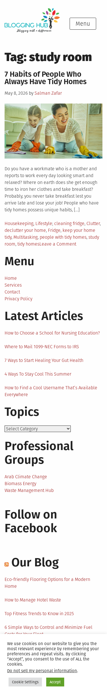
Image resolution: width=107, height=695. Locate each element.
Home (11, 278)
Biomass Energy (20, 483)
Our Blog (35, 562)
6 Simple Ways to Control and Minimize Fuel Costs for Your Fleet (48, 631)
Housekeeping (19, 223)
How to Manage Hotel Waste (33, 600)
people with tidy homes (63, 237)
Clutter (93, 223)
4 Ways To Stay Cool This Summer (38, 374)
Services (13, 285)
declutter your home (25, 230)
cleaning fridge (69, 223)
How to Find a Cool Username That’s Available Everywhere (51, 391)
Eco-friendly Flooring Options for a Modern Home (47, 583)
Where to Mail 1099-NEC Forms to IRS (42, 346)
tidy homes (28, 244)
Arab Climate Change (26, 476)
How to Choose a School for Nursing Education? (52, 333)
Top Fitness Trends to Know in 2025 (39, 613)
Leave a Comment (57, 244)
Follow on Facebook (31, 521)
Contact (12, 292)
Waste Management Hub (29, 490)
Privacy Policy (18, 298)
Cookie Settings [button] (25, 682)
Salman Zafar (48, 93)
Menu (83, 23)
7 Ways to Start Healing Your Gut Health (44, 360)
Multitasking (25, 237)
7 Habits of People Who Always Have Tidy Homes (45, 78)
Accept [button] (55, 682)
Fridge (54, 230)
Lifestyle (43, 223)
